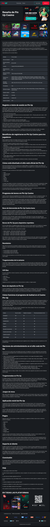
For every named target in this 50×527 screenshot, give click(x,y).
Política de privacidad (16, 513)
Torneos (23, 3)
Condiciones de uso (7, 513)
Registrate (46, 3)
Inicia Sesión (38, 3)
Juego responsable (24, 513)
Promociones (18, 3)
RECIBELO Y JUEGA (31, 18)
